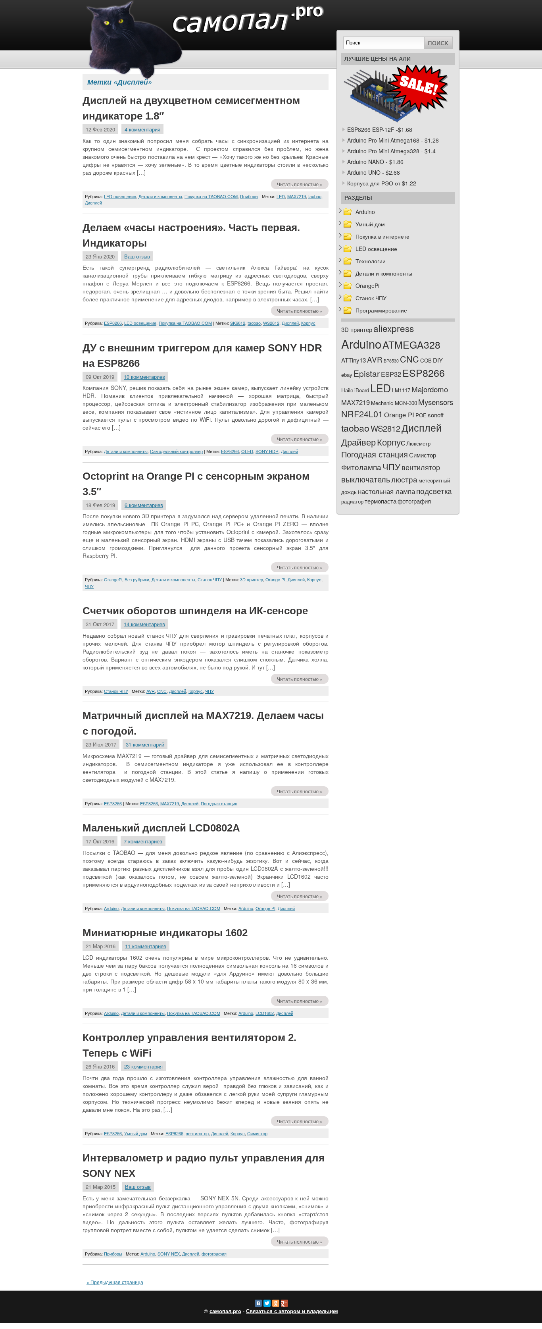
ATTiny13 (353, 360)
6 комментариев (144, 505)
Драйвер (358, 442)
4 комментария (142, 129)
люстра (404, 479)
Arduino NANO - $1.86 (375, 162)
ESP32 (391, 374)
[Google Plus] (284, 1303)
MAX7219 (296, 196)
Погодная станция (219, 803)
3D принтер (251, 579)
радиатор (352, 501)
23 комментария (143, 1066)
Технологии (371, 261)
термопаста (380, 501)
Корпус (308, 323)
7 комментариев (143, 841)
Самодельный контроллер (176, 451)
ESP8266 (113, 323)
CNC (162, 691)
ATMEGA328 (411, 344)
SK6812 (237, 323)
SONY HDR (267, 451)
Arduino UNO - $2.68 (373, 172)
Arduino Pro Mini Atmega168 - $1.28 (393, 140)
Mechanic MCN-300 (394, 403)
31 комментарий (145, 744)
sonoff (436, 415)
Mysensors (435, 401)
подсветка (434, 490)
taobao (314, 196)
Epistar (367, 373)
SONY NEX (169, 1253)
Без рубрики (137, 579)
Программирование (381, 310)
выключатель (365, 479)
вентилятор (197, 1133)
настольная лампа (386, 491)
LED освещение (120, 196)
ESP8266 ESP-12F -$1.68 (379, 129)
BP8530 (391, 361)
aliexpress (393, 328)
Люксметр (418, 443)
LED (281, 196)
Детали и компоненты (160, 196)
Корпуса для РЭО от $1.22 (381, 183)
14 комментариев (144, 624)
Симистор (257, 1133)
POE (421, 415)
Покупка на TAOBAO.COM (211, 196)
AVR (150, 691)
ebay (346, 374)
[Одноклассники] (275, 1303)
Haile (347, 390)
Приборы (249, 196)
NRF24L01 (362, 413)
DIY (438, 360)
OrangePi (113, 579)
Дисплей (93, 202)
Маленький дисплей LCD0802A (161, 828)
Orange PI (275, 579)
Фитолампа (361, 466)
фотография (214, 1253)
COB (426, 360)
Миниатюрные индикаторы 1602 (165, 933)
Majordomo (429, 389)
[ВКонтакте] (258, 1303)
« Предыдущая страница (114, 1282)
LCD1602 (265, 1013)
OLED (247, 451)
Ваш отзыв (137, 256)
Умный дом (135, 1133)
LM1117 (401, 390)
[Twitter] (267, 1303)
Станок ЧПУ (210, 579)
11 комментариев (145, 946)
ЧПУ (89, 586)
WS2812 (271, 323)
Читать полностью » (300, 184)
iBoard (361, 390)
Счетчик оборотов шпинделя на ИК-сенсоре (195, 611)
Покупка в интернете (382, 236)
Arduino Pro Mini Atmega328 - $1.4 (391, 151)
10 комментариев (144, 376)
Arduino (111, 908)
